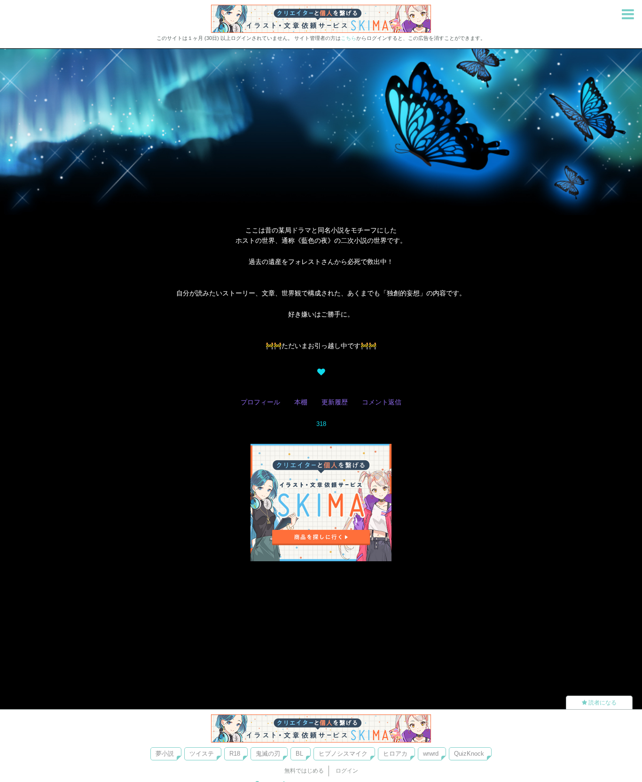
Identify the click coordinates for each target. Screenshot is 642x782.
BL (299, 753)
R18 (234, 753)
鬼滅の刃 (268, 753)
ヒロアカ (395, 753)
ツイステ (201, 753)
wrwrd (430, 753)
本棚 (300, 402)
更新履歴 (334, 402)
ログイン (347, 770)
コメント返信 (381, 402)
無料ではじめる (304, 770)
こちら (348, 38)
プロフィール (260, 402)
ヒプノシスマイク (343, 753)
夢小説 (165, 753)
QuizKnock (469, 753)
